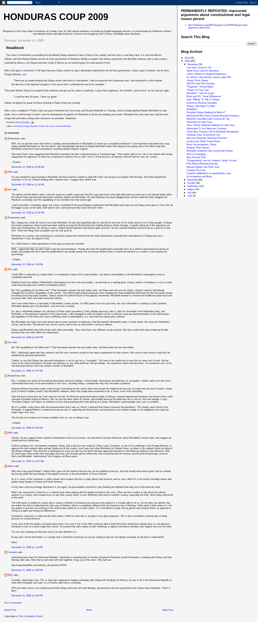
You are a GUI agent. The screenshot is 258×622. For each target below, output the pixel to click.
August (191, 189)
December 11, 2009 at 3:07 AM (27, 370)
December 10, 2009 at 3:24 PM (27, 264)
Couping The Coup (196, 170)
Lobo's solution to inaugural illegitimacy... (207, 74)
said (24, 74)
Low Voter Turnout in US (199, 67)
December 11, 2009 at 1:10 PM (27, 547)
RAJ (10, 269)
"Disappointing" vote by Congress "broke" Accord (211, 160)
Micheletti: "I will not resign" (201, 93)
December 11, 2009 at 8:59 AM (27, 427)
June (190, 195)
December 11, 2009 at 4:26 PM (27, 595)
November (192, 179)
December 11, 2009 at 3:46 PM (27, 570)
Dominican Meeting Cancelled (202, 103)
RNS (10, 172)
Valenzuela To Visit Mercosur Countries (207, 128)
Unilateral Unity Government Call (203, 134)
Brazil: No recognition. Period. (202, 144)
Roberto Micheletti (63, 126)
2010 (187, 58)
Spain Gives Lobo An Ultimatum (203, 70)
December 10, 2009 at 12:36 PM (27, 212)
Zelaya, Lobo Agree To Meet (201, 106)
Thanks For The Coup (198, 90)
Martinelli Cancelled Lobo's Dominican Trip (208, 119)
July (189, 192)
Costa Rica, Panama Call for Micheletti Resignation (213, 131)
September (193, 186)
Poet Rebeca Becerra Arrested (202, 163)
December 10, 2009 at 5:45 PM (27, 337)
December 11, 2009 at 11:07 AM (27, 461)
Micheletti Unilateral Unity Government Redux (210, 150)
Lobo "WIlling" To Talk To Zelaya (203, 99)
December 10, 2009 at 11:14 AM (27, 184)
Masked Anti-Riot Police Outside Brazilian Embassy (213, 115)
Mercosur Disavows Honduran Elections (207, 138)
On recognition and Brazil (199, 176)
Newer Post (10, 610)
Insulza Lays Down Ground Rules (203, 141)
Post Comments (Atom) (31, 616)
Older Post (167, 610)
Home (89, 610)
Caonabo (12, 552)
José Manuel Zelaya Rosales (25, 126)
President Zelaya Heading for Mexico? (206, 112)
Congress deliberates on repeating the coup (209, 173)
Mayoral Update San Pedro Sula (203, 167)
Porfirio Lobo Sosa (46, 126)
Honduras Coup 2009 (56, 17)
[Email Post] (31, 122)
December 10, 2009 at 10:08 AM (27, 167)
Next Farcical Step (196, 157)
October (191, 183)
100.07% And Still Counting (200, 83)
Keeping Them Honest (198, 147)
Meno (11, 466)
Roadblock (192, 109)
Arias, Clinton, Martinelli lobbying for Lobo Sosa (211, 125)
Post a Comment (13, 602)
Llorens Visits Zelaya (197, 80)
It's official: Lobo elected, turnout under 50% (209, 77)
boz (10, 189)
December (192, 64)
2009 (187, 61)
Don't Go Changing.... (197, 154)
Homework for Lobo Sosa (199, 122)
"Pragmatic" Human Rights (200, 86)
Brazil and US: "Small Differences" (204, 96)
